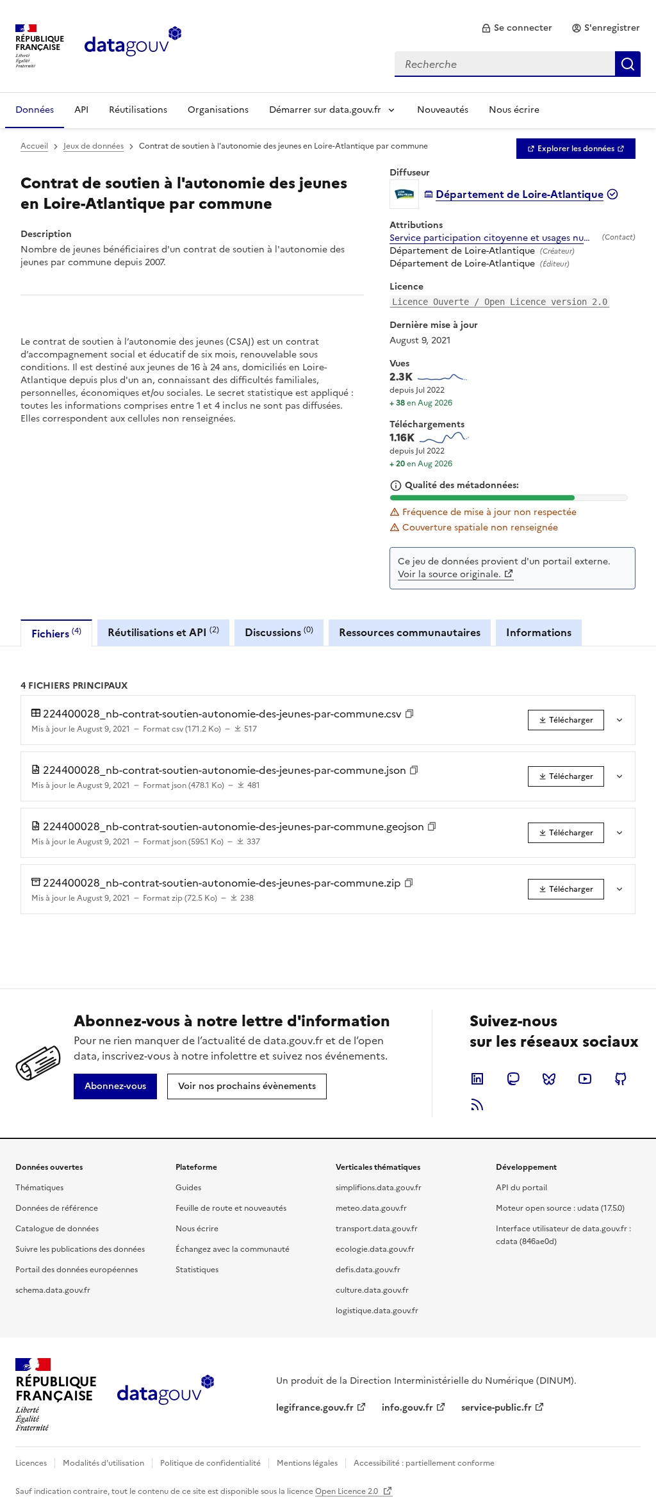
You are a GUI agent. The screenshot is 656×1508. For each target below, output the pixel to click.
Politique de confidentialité (210, 1463)
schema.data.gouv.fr (52, 1290)
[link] (516, 28)
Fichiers (56, 633)
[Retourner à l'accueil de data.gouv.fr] (133, 45)
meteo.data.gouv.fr (371, 1208)
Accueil (34, 146)
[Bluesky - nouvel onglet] (549, 1079)
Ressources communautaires (409, 632)
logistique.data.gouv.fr (377, 1310)
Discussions (279, 632)
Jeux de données (93, 146)
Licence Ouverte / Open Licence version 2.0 (499, 302)
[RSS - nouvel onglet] (477, 1104)
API (81, 110)
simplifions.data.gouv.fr (379, 1187)
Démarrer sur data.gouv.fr (325, 110)
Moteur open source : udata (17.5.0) (560, 1208)
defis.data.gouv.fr (368, 1269)
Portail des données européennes (76, 1269)
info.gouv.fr (407, 1407)
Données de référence (56, 1208)
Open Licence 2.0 (347, 1491)
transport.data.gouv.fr (377, 1228)
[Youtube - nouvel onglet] (585, 1079)
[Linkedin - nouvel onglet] (477, 1079)
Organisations (218, 110)
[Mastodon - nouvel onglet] (513, 1079)
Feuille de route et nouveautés (231, 1208)
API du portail (521, 1187)
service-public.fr (496, 1407)
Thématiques (39, 1187)
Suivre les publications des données (80, 1249)
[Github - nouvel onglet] (621, 1079)
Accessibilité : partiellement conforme (424, 1463)
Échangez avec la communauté (233, 1249)
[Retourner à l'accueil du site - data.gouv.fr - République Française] (165, 1394)
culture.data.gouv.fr (372, 1290)
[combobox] (518, 64)
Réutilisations (138, 110)
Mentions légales (307, 1463)
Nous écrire (514, 110)
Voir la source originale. (449, 574)
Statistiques (197, 1269)
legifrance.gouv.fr (315, 1407)
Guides (188, 1187)
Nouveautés (442, 110)
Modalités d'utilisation (103, 1463)
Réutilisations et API (163, 632)
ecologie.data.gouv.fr (375, 1249)
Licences (31, 1463)
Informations (538, 632)
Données (34, 110)
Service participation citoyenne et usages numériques (493, 238)
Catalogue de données (57, 1228)
